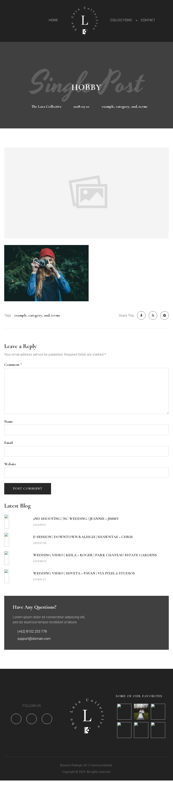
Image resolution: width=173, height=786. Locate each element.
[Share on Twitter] (153, 315)
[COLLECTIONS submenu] (137, 20)
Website (10, 464)
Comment (13, 364)
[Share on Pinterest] (165, 315)
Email (8, 442)
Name (8, 421)
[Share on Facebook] (141, 315)
